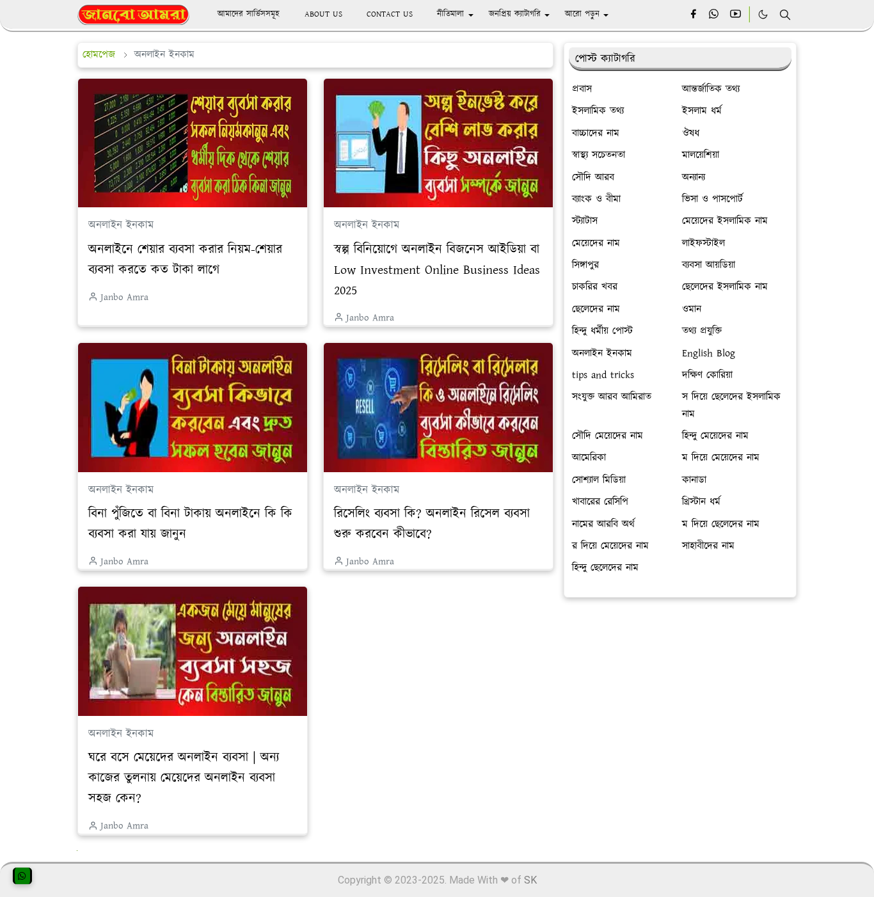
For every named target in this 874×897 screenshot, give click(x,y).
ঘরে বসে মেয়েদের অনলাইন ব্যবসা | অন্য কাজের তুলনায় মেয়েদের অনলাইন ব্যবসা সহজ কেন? (183, 778)
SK (530, 880)
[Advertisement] (680, 702)
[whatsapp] (714, 14)
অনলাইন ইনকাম (121, 225)
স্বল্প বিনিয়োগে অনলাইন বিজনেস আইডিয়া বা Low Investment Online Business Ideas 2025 (437, 270)
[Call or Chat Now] (22, 876)
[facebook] (693, 14)
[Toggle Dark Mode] (763, 14)
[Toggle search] (785, 14)
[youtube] (735, 14)
